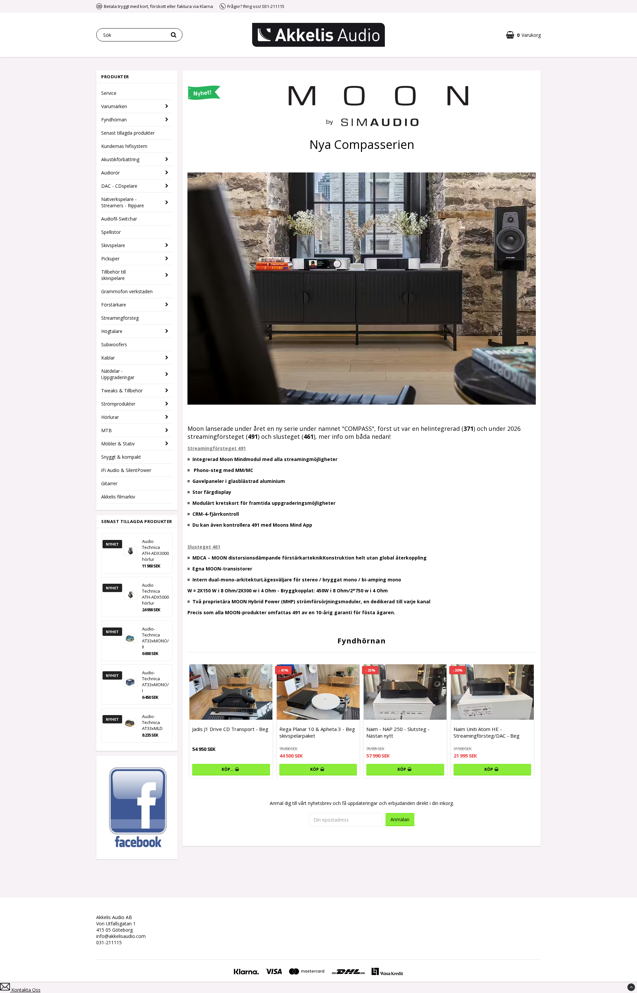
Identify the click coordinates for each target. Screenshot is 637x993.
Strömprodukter (118, 404)
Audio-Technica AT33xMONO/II (155, 638)
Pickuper (110, 258)
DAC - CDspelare (119, 186)
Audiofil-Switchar (119, 219)
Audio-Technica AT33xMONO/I (155, 682)
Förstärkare (113, 304)
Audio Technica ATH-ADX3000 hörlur (155, 550)
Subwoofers (114, 344)
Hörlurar (110, 417)
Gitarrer (109, 483)
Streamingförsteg (120, 318)
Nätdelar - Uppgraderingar (117, 374)
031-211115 (109, 942)
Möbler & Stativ (118, 443)
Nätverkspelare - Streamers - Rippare (122, 202)
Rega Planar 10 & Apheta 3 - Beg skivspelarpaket (317, 732)
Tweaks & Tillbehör (122, 390)
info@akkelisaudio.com (121, 936)
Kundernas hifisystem (124, 146)
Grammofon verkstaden (127, 291)
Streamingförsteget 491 (216, 448)
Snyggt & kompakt (121, 457)
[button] (523, 35)
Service (108, 93)
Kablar (108, 358)
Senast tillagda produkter (128, 133)
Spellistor (111, 232)
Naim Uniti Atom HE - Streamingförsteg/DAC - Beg (487, 732)
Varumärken (114, 106)
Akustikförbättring (120, 159)
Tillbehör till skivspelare (113, 275)
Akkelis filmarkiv (118, 497)
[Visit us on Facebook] (137, 846)
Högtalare (111, 331)
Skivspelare (113, 245)
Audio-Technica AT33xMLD (152, 722)
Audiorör (110, 172)
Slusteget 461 (203, 547)
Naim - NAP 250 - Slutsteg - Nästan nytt (398, 732)
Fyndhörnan (114, 119)
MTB (106, 430)
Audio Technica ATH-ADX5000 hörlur (155, 594)
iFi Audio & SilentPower (126, 470)
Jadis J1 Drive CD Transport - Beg (230, 729)
